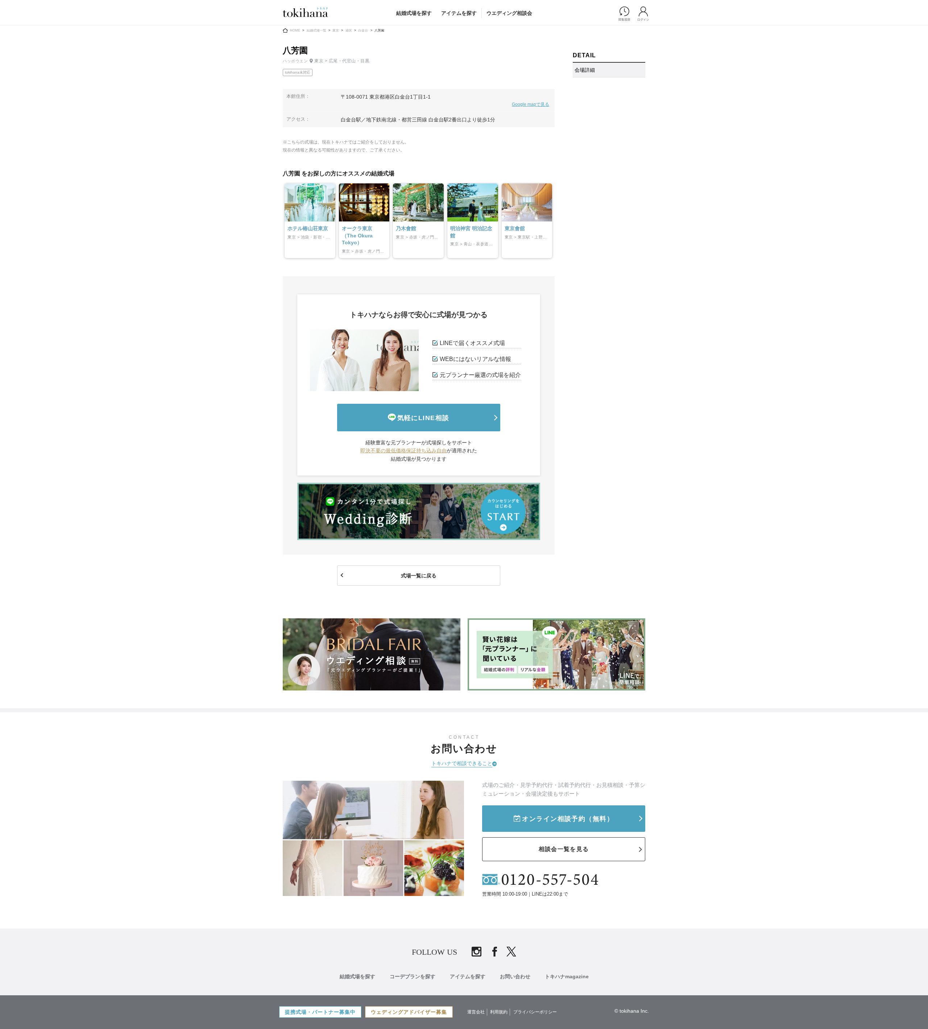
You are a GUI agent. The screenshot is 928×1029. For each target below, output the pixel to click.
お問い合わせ (515, 976)
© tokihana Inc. (631, 1011)
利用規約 (499, 1012)
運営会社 (476, 1012)
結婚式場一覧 (316, 30)
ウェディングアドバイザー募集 (409, 1012)
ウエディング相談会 (509, 13)
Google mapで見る (530, 104)
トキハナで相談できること (461, 763)
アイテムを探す (459, 13)
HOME (295, 30)
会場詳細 (585, 70)
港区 (348, 30)
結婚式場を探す (414, 13)
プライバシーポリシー (535, 1012)
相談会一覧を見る (564, 849)
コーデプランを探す (412, 976)
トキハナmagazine (567, 976)
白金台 (363, 30)
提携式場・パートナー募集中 (320, 1012)
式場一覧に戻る (418, 575)
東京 (335, 30)
